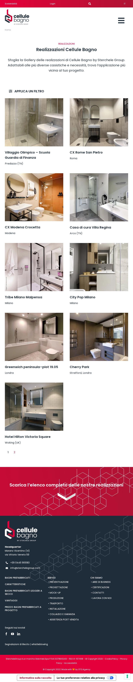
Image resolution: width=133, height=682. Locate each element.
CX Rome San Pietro (86, 152)
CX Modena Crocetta (22, 227)
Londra (9, 373)
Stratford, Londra (80, 373)
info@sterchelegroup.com (25, 568)
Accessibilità (70, 663)
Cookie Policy (111, 658)
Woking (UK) (13, 443)
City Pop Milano (82, 297)
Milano (9, 303)
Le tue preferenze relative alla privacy (81, 677)
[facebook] (6, 633)
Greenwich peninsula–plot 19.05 (31, 367)
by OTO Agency (82, 669)
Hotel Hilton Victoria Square (28, 436)
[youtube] (12, 633)
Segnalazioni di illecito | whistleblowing (26, 644)
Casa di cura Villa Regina (90, 227)
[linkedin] (18, 633)
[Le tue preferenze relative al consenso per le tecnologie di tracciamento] (127, 676)
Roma (73, 158)
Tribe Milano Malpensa (23, 297)
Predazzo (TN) (14, 163)
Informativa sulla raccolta (35, 677)
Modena (10, 233)
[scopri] (67, 494)
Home (8, 29)
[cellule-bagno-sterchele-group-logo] (17, 10)
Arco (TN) (76, 233)
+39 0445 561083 (20, 562)
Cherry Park (79, 367)
